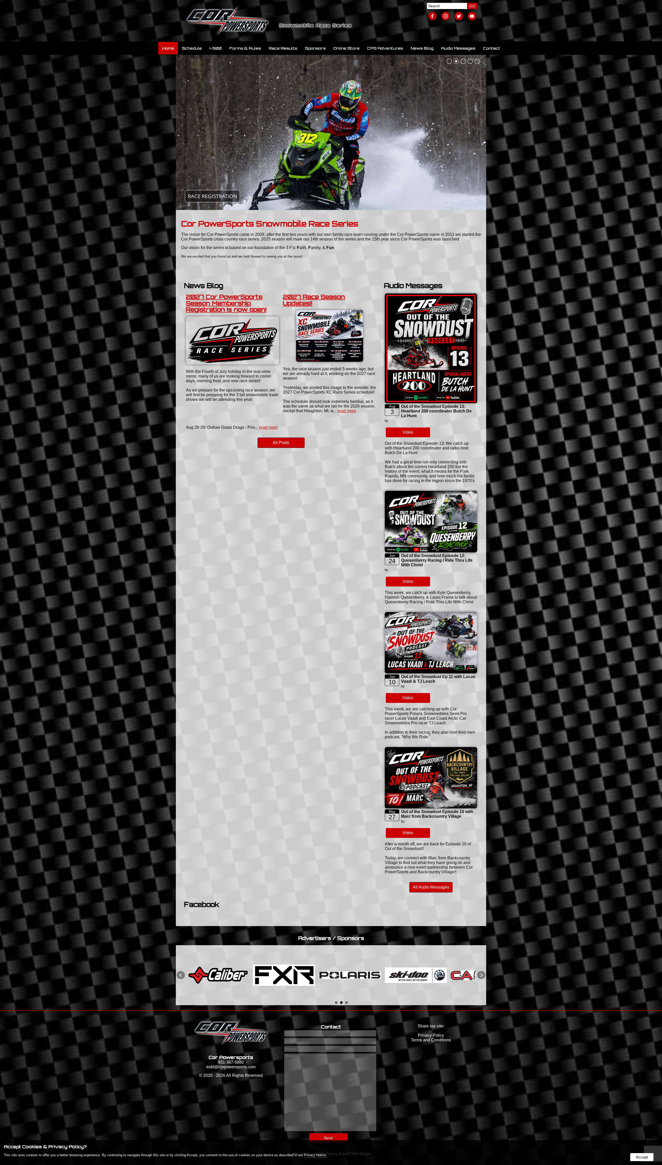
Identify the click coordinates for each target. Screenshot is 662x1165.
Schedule (192, 48)
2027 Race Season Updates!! (314, 300)
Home (168, 48)
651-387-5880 (231, 1062)
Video (407, 432)
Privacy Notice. (315, 1155)
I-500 (215, 48)
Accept (642, 1157)
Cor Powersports (231, 1057)
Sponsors (315, 48)
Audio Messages (458, 48)
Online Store (346, 48)
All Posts (281, 442)
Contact (491, 48)
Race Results (283, 48)
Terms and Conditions (431, 1040)
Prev (181, 975)
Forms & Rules (245, 48)
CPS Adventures (385, 48)
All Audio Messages (431, 887)
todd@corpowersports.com (230, 1067)
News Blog (422, 48)
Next (481, 975)
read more (268, 427)
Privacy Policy (431, 1035)
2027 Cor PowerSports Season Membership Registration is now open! (226, 303)
